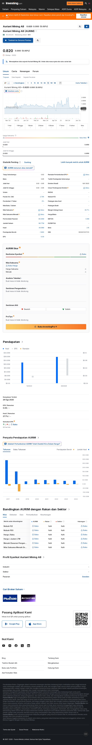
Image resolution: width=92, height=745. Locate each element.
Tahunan (6, 449)
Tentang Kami (53, 658)
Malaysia (32, 9)
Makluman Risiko (38, 730)
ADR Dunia (67, 9)
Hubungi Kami (53, 668)
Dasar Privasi (23, 730)
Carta (14, 71)
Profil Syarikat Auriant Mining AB (22, 557)
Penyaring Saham (18, 9)
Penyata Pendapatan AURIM (19, 437)
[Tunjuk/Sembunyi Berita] (60, 83)
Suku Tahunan (19, 449)
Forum (36, 71)
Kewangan (25, 71)
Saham (5, 9)
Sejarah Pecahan (29, 77)
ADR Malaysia (80, 9)
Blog (4, 658)
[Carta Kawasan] (8, 83)
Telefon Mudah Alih (9, 663)
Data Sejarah (16, 77)
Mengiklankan (53, 663)
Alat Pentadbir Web (9, 673)
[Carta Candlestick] (5, 83)
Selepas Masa (53, 9)
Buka (36, 526)
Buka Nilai (83, 138)
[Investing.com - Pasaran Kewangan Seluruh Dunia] (14, 3)
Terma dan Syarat (9, 730)
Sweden (85, 577)
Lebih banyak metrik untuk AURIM (75, 162)
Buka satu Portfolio (9, 668)
